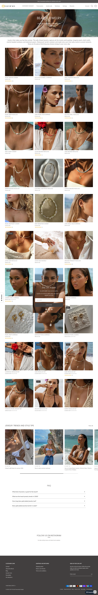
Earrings (65, 6)
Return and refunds (40, 568)
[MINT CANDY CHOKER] (19, 136)
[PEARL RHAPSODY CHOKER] (19, 208)
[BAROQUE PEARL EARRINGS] (49, 319)
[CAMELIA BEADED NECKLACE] (79, 173)
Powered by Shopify (19, 589)
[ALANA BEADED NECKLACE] (49, 136)
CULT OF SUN (12, 589)
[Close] (63, 284)
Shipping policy (39, 566)
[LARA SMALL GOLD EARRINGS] (79, 208)
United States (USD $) (10, 585)
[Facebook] (46, 309)
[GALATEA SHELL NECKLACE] (79, 99)
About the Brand (10, 568)
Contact (7, 566)
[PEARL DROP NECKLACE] (19, 99)
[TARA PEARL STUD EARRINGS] (49, 99)
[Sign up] (91, 574)
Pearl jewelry (40, 6)
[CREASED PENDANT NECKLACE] (79, 245)
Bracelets (72, 6)
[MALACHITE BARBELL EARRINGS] (49, 62)
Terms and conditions (41, 571)
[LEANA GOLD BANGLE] (49, 245)
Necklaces (57, 6)
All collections (9, 577)
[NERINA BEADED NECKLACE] (19, 173)
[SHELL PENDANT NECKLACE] (79, 62)
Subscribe (49, 305)
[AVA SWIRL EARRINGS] (79, 282)
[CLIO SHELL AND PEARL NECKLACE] (49, 173)
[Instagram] (49, 309)
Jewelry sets (49, 6)
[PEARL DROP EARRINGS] (19, 319)
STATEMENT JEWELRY (28, 6)
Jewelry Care (9, 573)
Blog (7, 571)
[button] (9, 449)
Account (87, 6)
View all (91, 426)
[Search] (91, 6)
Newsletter (8, 575)
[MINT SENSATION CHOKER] (49, 208)
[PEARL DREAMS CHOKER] (19, 62)
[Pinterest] (52, 309)
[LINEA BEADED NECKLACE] (79, 136)
